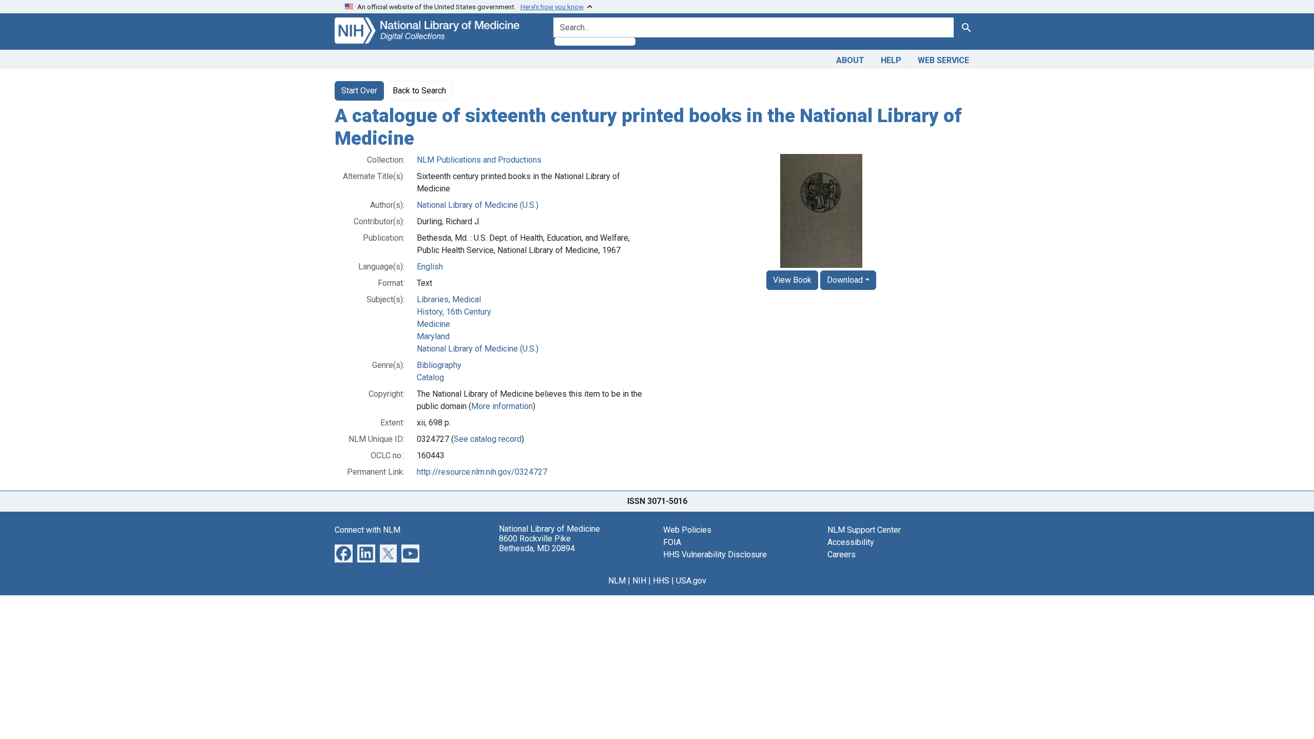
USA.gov (691, 581)
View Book (792, 280)
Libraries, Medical (449, 299)
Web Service (943, 60)
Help (891, 60)
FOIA (672, 542)
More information (502, 406)
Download (845, 280)
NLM (617, 581)
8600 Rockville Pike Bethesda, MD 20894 (537, 543)
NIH (639, 581)
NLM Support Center (864, 530)
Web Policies (687, 530)
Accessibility (850, 542)
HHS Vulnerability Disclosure (715, 554)
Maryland (433, 336)
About (850, 60)
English (430, 266)
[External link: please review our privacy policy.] (344, 553)
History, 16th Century (454, 312)
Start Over (359, 90)
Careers (841, 554)
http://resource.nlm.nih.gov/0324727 (482, 472)
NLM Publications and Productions (479, 160)
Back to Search (419, 90)
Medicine (433, 324)
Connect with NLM (367, 530)
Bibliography (439, 365)
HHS (661, 581)
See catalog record (487, 439)
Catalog (430, 377)
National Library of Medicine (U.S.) (477, 205)
